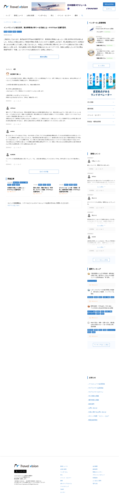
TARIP (62, 489)
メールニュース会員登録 (96, 384)
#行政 (5, 31)
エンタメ (62, 492)
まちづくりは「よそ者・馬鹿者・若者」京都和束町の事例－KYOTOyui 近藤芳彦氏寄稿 (69, 189)
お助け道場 (30, 15)
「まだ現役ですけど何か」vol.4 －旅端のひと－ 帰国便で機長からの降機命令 (105, 40)
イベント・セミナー (64, 15)
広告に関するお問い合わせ (97, 412)
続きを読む (44, 57)
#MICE (66, 184)
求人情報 (90, 102)
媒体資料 (91, 404)
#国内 (9, 184)
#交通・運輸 (106, 297)
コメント (13, 191)
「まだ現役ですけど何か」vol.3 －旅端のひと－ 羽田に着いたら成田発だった (105, 53)
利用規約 (95, 477)
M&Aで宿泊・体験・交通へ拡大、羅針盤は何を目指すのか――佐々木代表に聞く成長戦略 (102, 324)
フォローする (21, 471)
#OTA (98, 313)
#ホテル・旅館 (23, 182)
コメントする (43, 171)
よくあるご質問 (97, 480)
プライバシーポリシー (99, 475)
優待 (76, 15)
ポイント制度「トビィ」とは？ (98, 416)
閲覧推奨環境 (92, 420)
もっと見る (101, 65)
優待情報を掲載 (93, 400)
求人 (52, 15)
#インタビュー (91, 313)
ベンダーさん (42, 15)
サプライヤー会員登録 (95, 388)
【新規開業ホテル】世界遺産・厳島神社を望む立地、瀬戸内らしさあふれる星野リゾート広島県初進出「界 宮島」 (102, 275)
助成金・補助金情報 (94, 121)
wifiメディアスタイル (66, 483)
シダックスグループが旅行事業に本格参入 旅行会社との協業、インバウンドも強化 (102, 291)
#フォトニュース (92, 280)
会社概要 (95, 466)
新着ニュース (18, 15)
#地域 (14, 31)
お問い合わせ (92, 408)
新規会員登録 (109, 4)
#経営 (112, 297)
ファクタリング (64, 486)
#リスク (19, 31)
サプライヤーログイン (95, 392)
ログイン (109, 9)
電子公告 (95, 483)
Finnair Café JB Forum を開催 (104, 28)
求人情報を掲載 (93, 396)
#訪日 (10, 31)
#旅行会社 (16, 182)
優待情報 (90, 108)
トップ (8, 15)
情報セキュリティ (97, 472)
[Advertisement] (101, 140)
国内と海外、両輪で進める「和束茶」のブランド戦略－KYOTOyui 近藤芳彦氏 (43, 189)
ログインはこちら (13, 205)
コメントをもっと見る (101, 260)
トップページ (7, 22)
